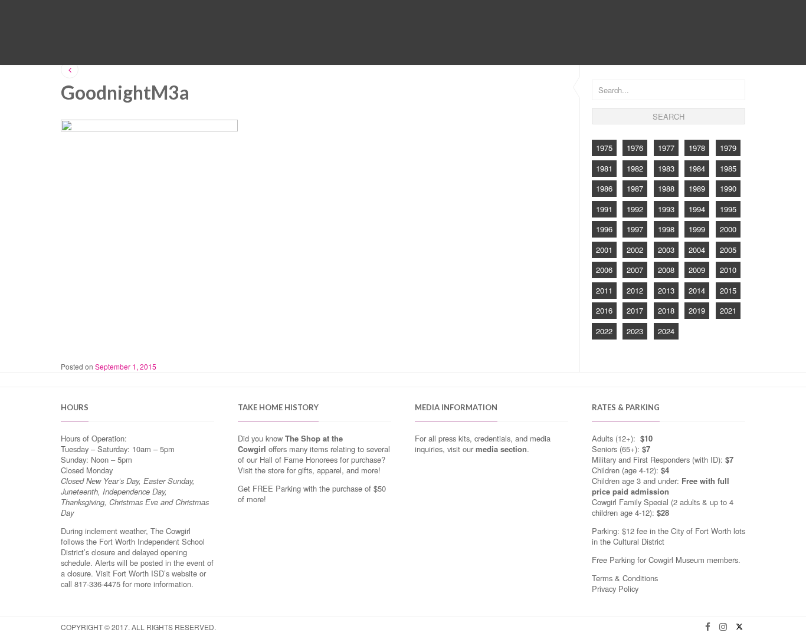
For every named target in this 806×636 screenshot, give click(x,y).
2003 (666, 249)
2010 (728, 269)
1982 (635, 168)
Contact (553, 40)
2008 (666, 269)
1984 (697, 168)
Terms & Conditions (625, 578)
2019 (697, 310)
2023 (635, 331)
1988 (666, 188)
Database (458, 40)
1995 (728, 209)
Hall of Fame (347, 40)
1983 (666, 168)
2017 (635, 310)
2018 (666, 310)
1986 (604, 188)
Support (506, 40)
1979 (728, 147)
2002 (635, 249)
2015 (728, 290)
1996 (604, 229)
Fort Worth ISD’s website (155, 573)
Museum (293, 40)
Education (405, 40)
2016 (604, 310)
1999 (697, 229)
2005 (728, 249)
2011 (604, 290)
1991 (604, 209)
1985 (728, 168)
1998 (666, 229)
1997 (635, 229)
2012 (635, 290)
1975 (604, 147)
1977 (666, 147)
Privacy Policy (615, 588)
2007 (635, 269)
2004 (697, 249)
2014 (697, 290)
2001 (604, 249)
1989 (697, 188)
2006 (604, 269)
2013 (666, 290)
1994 (697, 209)
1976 (635, 147)
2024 (666, 331)
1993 (666, 209)
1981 (604, 168)
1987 (635, 188)
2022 (604, 331)
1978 (697, 147)
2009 (697, 269)
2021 (728, 310)
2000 (728, 229)
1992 (635, 209)
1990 (728, 188)
